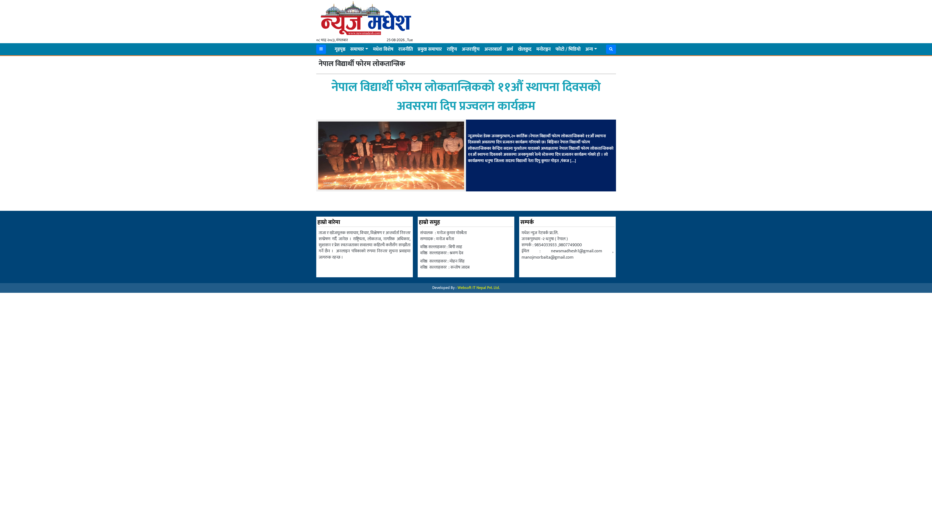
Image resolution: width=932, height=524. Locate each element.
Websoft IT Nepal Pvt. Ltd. (479, 288)
